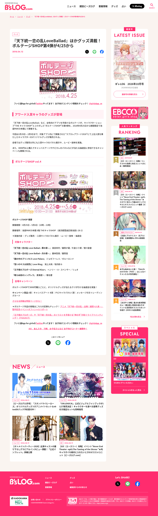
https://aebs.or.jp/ (102, 503)
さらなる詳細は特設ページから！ (27, 300)
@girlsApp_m (95, 103)
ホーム (12, 17)
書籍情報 (103, 6)
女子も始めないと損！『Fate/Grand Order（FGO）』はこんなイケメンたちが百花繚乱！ (133, 271)
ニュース (71, 6)
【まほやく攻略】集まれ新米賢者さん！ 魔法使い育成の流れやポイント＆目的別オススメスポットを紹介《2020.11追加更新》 (133, 306)
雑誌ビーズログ (87, 6)
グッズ (114, 6)
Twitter (39, 103)
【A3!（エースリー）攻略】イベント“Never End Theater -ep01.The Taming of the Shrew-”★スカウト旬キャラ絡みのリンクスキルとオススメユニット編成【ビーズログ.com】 (133, 200)
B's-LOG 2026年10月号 (129, 84)
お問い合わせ (35, 499)
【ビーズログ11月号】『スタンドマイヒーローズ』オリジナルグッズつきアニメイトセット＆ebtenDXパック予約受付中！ (34, 406)
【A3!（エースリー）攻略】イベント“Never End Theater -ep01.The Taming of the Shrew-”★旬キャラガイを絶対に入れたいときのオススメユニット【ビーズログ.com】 (81, 451)
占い (124, 6)
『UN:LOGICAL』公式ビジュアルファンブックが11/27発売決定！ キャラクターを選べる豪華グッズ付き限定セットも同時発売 (81, 406)
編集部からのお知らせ (78, 487)
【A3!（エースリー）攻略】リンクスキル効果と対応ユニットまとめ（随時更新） (133, 163)
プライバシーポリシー (54, 499)
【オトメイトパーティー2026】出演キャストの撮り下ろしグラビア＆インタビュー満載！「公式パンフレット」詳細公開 (34, 449)
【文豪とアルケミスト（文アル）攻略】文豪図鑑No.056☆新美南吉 (133, 238)
